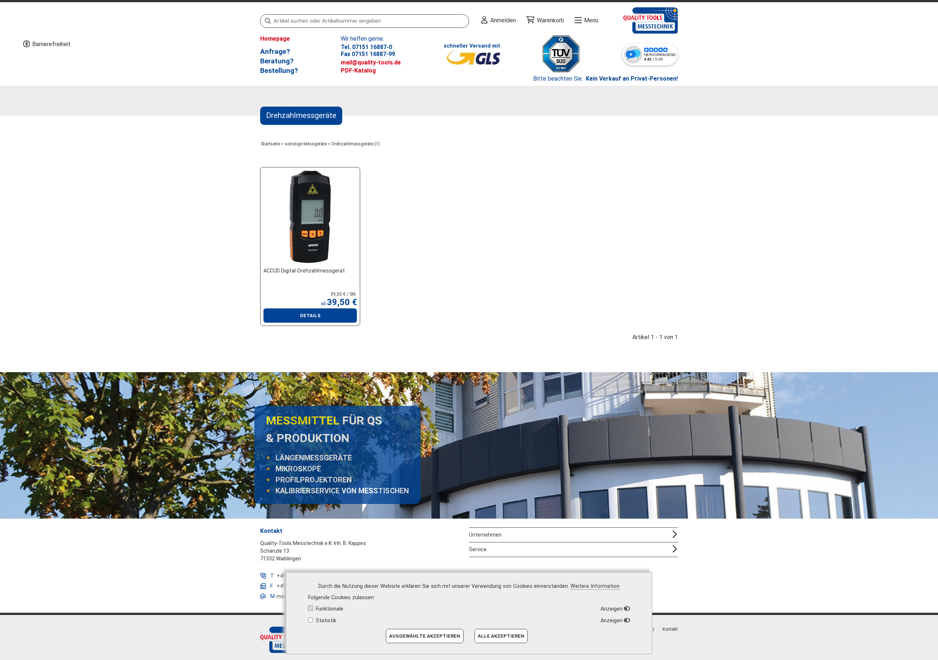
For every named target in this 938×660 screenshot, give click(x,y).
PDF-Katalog (358, 70)
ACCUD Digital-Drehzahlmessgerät (304, 271)
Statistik (326, 621)
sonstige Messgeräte (306, 144)
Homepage (275, 38)
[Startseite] (638, 20)
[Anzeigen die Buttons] (26, 44)
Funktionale (329, 609)
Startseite (270, 144)
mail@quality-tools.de (371, 62)
